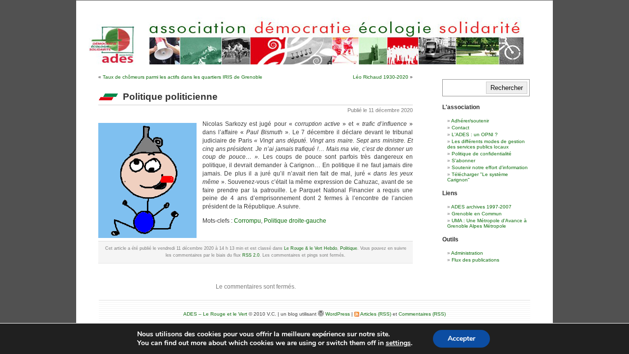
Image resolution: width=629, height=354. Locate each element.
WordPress (338, 314)
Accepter (461, 338)
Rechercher (506, 87)
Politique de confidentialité (482, 153)
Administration (467, 253)
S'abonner (463, 160)
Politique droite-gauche (295, 220)
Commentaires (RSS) (422, 314)
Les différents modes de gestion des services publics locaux (486, 144)
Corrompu (247, 220)
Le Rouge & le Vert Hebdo (310, 248)
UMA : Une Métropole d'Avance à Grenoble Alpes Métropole (487, 223)
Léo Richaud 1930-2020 (380, 77)
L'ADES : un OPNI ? (475, 134)
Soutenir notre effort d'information (490, 167)
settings (398, 343)
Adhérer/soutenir (470, 120)
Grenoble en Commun (477, 213)
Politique (348, 248)
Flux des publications (475, 260)
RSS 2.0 (250, 255)
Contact (460, 127)
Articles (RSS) (375, 314)
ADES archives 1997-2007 (481, 206)
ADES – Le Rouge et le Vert (215, 314)
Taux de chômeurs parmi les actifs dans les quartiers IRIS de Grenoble (182, 77)
